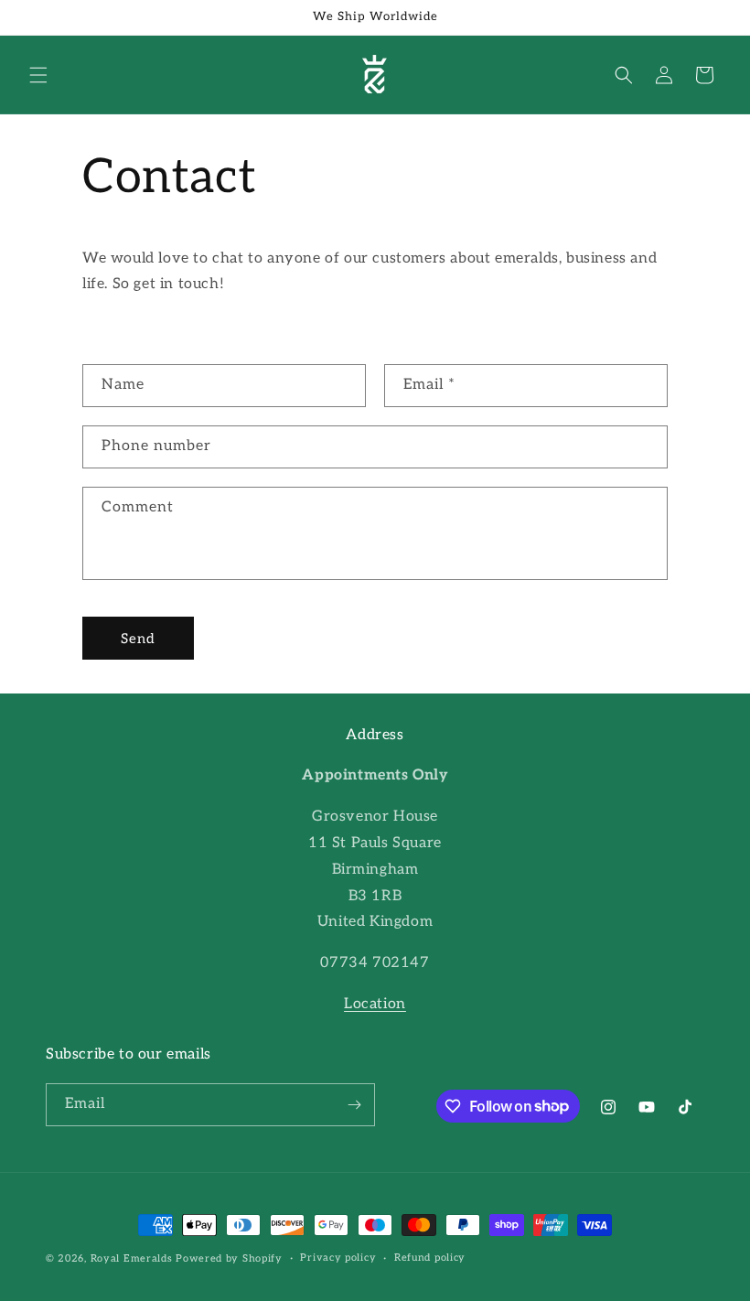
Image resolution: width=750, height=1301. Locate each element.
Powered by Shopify (229, 1258)
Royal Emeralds (134, 1258)
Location (375, 1004)
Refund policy (430, 1257)
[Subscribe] (354, 1104)
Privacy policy (338, 1257)
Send (138, 638)
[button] (38, 75)
